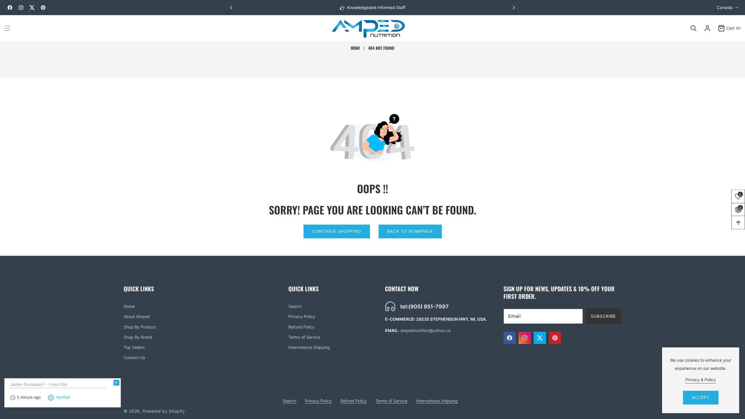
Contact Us (134, 357)
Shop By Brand (138, 337)
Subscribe (603, 316)
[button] (514, 7)
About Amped (137, 316)
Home (355, 48)
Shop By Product (140, 326)
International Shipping (309, 347)
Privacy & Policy (700, 379)
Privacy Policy (301, 316)
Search (295, 306)
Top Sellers (134, 347)
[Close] (116, 383)
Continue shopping (336, 231)
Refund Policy (301, 326)
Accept (700, 397)
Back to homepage (410, 231)
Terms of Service (304, 337)
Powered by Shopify (164, 411)
